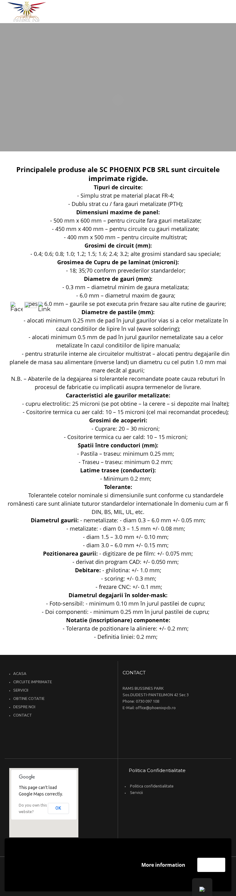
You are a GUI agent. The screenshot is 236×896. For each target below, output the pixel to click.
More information (163, 864)
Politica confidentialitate (152, 786)
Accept (211, 864)
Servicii (136, 792)
